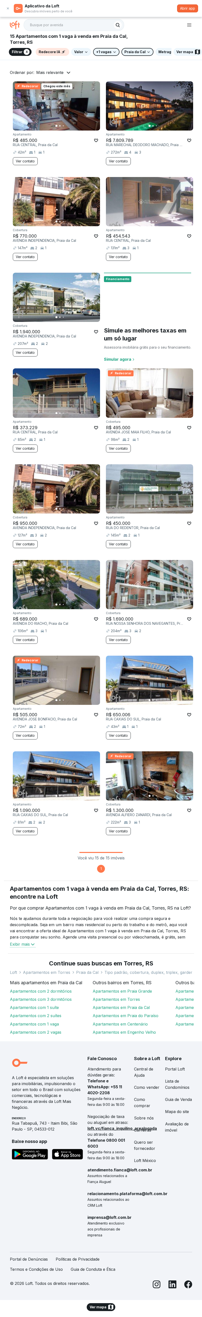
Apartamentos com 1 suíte (34, 1007)
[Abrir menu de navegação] (189, 25)
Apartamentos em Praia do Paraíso (125, 1015)
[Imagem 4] (66, 125)
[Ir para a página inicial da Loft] (17, 25)
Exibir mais (20, 944)
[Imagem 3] (63, 125)
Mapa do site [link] (177, 1111)
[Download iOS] (67, 1155)
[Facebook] (188, 1285)
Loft (13, 972)
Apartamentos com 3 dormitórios (41, 999)
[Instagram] (157, 1285)
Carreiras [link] (142, 1130)
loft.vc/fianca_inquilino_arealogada (122, 1128)
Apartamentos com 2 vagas (35, 1032)
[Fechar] (8, 8)
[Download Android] (30, 1155)
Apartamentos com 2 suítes (35, 1015)
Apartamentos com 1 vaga (34, 1024)
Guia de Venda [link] (178, 1099)
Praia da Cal (87, 972)
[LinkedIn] (172, 1285)
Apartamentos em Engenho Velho (124, 1032)
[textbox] (74, 25)
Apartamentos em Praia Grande (122, 991)
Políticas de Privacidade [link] (78, 1259)
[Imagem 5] (70, 125)
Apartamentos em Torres (46, 972)
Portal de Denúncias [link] (29, 1259)
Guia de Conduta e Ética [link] (93, 1269)
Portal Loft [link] (175, 1069)
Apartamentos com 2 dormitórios (41, 991)
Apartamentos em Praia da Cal (121, 1007)
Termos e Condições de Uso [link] (36, 1269)
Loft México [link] (145, 1160)
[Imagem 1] (56, 126)
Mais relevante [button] (50, 72)
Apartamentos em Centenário (120, 1024)
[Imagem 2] (60, 126)
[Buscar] (118, 25)
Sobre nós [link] (144, 1118)
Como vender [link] (146, 1087)
